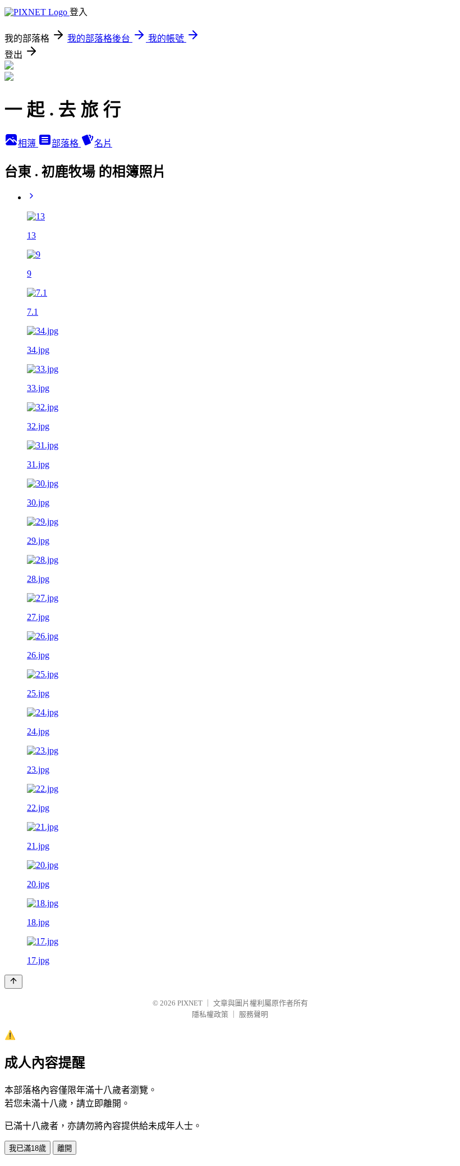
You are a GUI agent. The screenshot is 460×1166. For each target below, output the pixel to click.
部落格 (66, 143)
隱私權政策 (210, 1014)
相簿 (28, 143)
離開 (64, 1148)
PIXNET (190, 1003)
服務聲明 (253, 1014)
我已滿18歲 (27, 1148)
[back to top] (13, 982)
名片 (103, 143)
